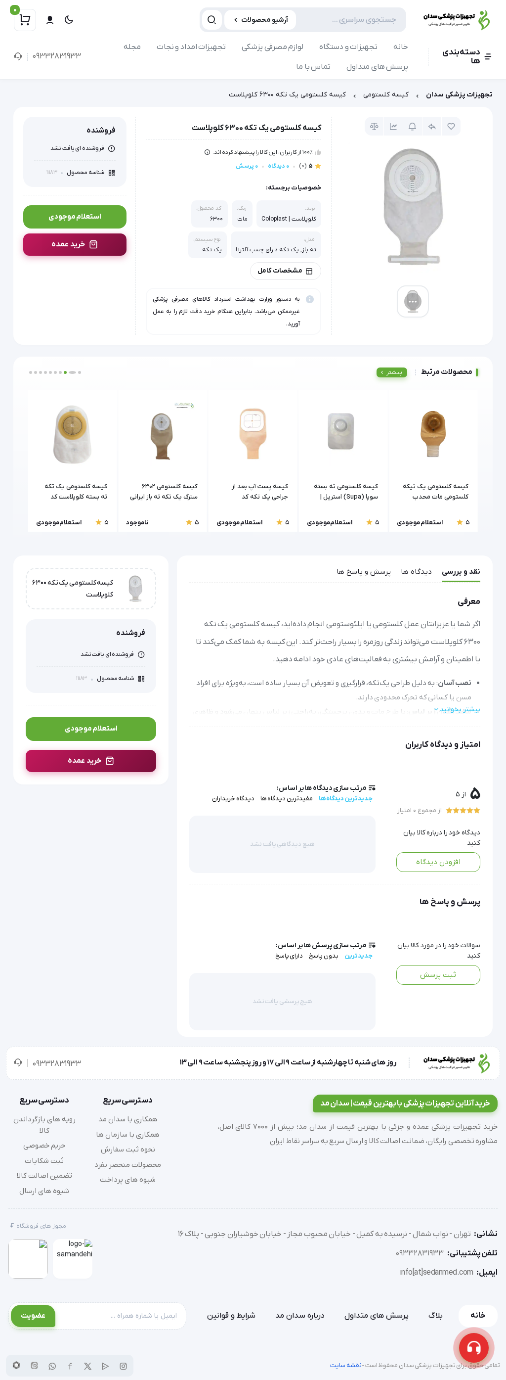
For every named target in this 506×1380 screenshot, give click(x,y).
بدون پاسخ (323, 956)
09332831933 (56, 56)
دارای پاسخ (289, 956)
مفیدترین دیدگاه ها (286, 798)
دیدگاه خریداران (233, 798)
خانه (400, 47)
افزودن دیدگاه (438, 862)
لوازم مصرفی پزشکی (272, 47)
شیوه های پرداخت (128, 1180)
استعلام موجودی (75, 217)
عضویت (33, 1316)
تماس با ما (313, 67)
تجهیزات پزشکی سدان (459, 94)
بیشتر (394, 372)
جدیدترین (358, 956)
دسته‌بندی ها (461, 57)
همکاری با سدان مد (128, 1119)
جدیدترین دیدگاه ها (346, 798)
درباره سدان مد (300, 1316)
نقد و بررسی (461, 572)
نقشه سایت (346, 1365)
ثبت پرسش (438, 975)
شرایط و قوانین (231, 1316)
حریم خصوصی (44, 1145)
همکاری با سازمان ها (128, 1135)
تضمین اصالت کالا (44, 1176)
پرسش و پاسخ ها (364, 572)
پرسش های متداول (377, 67)
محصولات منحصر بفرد (127, 1165)
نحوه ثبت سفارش (128, 1149)
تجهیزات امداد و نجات (191, 47)
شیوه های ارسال (44, 1191)
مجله (132, 47)
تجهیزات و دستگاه (348, 47)
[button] (79, 372)
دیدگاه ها (416, 572)
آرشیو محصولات (264, 20)
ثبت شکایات (44, 1161)
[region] (253, 97)
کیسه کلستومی (386, 94)
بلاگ (435, 1316)
